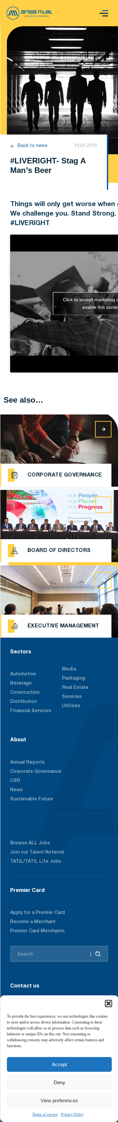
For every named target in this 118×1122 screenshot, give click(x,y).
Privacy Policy (72, 1114)
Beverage (21, 683)
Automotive (23, 674)
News (16, 790)
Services (72, 697)
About (18, 739)
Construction (24, 692)
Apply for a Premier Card (37, 913)
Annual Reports (27, 762)
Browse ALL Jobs (30, 843)
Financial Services (30, 711)
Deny (59, 1082)
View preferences (59, 1100)
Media (69, 669)
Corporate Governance (35, 772)
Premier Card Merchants (37, 931)
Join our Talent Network (37, 852)
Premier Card (27, 890)
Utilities (71, 706)
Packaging (73, 678)
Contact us (24, 985)
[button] (108, 1003)
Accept (59, 1064)
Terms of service (45, 1114)
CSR (15, 781)
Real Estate (75, 688)
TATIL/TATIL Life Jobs (35, 861)
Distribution (23, 702)
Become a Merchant (32, 922)
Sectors (20, 651)
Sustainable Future (31, 799)
